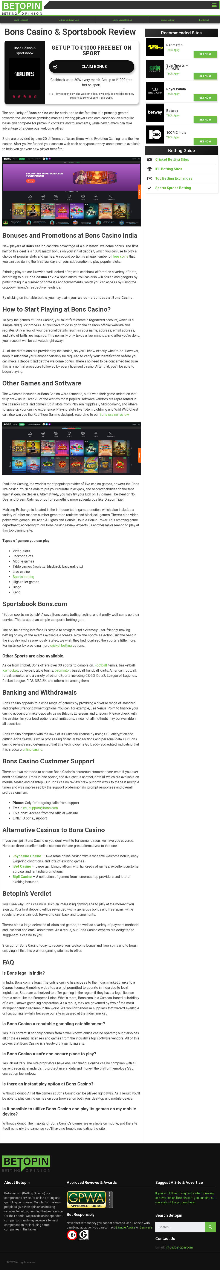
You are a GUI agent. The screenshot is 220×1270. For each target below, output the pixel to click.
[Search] (210, 1227)
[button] (214, 5)
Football (101, 665)
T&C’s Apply (173, 50)
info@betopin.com (179, 1247)
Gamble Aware (125, 1227)
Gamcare (146, 1227)
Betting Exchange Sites (69, 20)
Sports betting (23, 577)
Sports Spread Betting (122, 20)
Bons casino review (114, 415)
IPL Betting (204, 20)
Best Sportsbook (21, 20)
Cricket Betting (167, 20)
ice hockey (10, 670)
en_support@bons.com (40, 808)
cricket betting (61, 645)
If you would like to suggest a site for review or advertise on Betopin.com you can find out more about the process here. (185, 1198)
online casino (32, 749)
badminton (62, 670)
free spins (120, 256)
